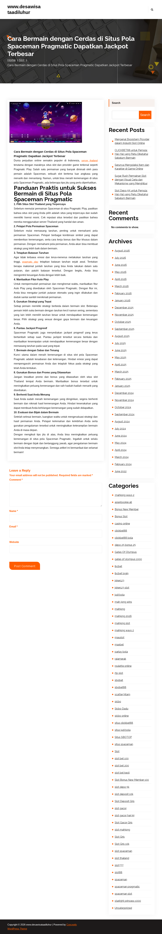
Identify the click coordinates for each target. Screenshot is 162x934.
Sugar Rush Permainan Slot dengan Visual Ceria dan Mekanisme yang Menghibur (131, 179)
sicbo (118, 701)
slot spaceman (123, 851)
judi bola (120, 594)
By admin (48, 142)
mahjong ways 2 (124, 630)
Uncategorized (123, 907)
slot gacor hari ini (124, 815)
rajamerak (120, 658)
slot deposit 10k (124, 794)
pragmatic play (30, 262)
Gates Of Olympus (126, 552)
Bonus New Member (127, 509)
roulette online (123, 665)
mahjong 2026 (123, 616)
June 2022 (121, 471)
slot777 (119, 865)
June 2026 (121, 264)
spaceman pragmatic (127, 886)
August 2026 (122, 250)
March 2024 (122, 457)
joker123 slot (122, 587)
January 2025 (122, 385)
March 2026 (122, 286)
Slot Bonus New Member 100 (132, 779)
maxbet (119, 644)
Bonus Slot (121, 516)
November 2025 (124, 314)
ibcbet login (121, 573)
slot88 (118, 872)
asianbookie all (123, 502)
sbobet (119, 680)
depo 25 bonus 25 (125, 544)
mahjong (120, 608)
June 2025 (121, 350)
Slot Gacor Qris (123, 822)
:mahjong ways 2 (124, 495)
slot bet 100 (122, 758)
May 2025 (120, 357)
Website (14, 542)
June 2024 (121, 435)
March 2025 (121, 371)
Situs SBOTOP (123, 737)
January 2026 (122, 300)
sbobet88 (120, 687)
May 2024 (120, 442)
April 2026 (121, 279)
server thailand (89, 160)
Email (13, 526)
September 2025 (124, 328)
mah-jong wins (123, 601)
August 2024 (122, 421)
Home (11, 60)
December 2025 (124, 307)
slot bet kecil (122, 772)
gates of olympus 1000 (128, 559)
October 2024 (123, 407)
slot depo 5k (122, 786)
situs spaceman (124, 744)
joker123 (119, 580)
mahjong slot (122, 623)
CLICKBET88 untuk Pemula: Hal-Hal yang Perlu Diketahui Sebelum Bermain (131, 154)
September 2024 (124, 414)
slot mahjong (122, 829)
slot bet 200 (122, 765)
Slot (21, 60)
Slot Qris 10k (122, 843)
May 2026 (120, 272)
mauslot (119, 637)
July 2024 (120, 428)
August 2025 (122, 336)
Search (116, 103)
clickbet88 (121, 530)
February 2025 (123, 378)
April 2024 (121, 449)
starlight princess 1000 (128, 900)
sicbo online (122, 715)
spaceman (121, 879)
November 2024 (124, 400)
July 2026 (120, 257)
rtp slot (119, 673)
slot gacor (121, 808)
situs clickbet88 (124, 722)
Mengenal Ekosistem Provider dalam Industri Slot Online (132, 141)
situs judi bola (123, 730)
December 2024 (124, 393)
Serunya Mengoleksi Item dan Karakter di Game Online (132, 166)
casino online (122, 523)
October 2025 (123, 321)
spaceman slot (123, 893)
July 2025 (120, 343)
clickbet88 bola (124, 537)
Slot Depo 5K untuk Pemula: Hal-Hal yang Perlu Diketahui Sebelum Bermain (131, 194)
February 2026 (123, 293)
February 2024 (123, 464)
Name (13, 511)
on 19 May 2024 (30, 142)
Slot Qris (120, 836)
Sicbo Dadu (121, 708)
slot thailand (122, 858)
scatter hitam (122, 694)
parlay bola (121, 651)
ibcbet (118, 566)
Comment (16, 479)
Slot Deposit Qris (124, 801)
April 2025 (120, 364)
